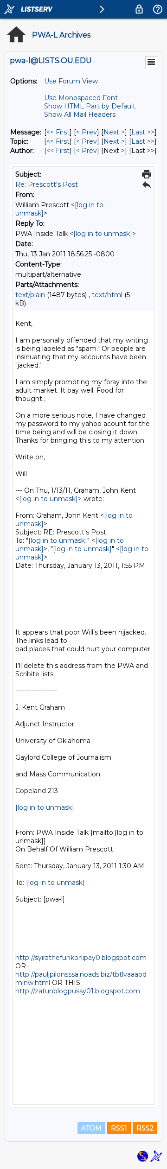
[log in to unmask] (102, 233)
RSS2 (145, 1128)
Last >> (142, 132)
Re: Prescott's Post (46, 184)
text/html (107, 295)
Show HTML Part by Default (89, 106)
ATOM (91, 1128)
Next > (114, 132)
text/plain (30, 295)
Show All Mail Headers (80, 114)
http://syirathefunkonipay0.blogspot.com (81, 957)
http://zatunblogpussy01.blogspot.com (77, 991)
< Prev (86, 132)
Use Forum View (71, 81)
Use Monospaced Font (81, 98)
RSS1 (119, 1128)
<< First (58, 132)
